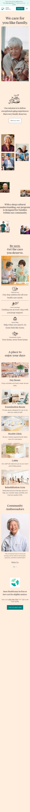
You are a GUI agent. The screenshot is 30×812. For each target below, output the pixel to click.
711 (17, 3)
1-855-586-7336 (9, 3)
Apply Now (20, 8)
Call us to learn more (15, 617)
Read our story (15, 120)
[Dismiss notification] (28, 3)
